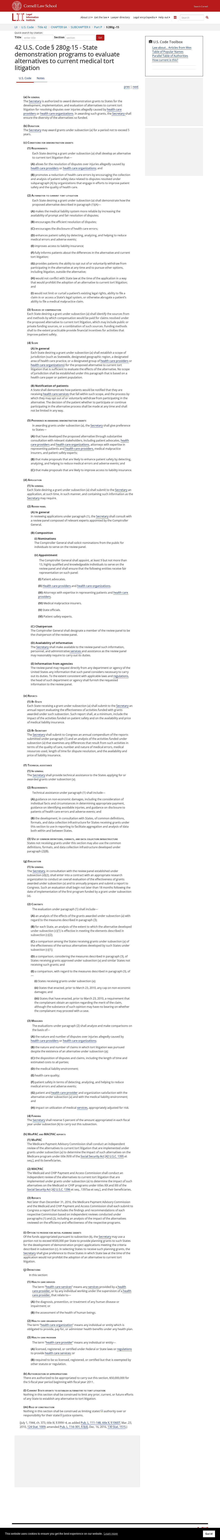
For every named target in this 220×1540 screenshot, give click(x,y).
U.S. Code (27, 27)
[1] (102, 1410)
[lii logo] (25, 17)
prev (127, 87)
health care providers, (79, 449)
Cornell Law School (39, 5)
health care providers (45, 168)
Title (18, 37)
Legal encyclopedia (144, 17)
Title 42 (42, 27)
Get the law (100, 17)
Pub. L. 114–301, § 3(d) (74, 1427)
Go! (100, 37)
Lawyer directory (120, 17)
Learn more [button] (111, 1533)
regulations (120, 676)
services (76, 651)
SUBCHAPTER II (80, 27)
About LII (86, 17)
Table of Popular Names (167, 52)
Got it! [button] (209, 1533)
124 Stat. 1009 (36, 1427)
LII (16, 27)
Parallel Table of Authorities (170, 56)
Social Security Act (92, 1156)
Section (59, 37)
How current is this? (165, 60)
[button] (207, 17)
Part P (98, 27)
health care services (56, 394)
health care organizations (56, 113)
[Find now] (207, 17)
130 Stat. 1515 (117, 1427)
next (135, 87)
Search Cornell (201, 6)
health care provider (64, 1093)
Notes (41, 78)
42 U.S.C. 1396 (61, 1189)
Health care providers (57, 586)
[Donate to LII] (175, 17)
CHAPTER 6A (59, 27)
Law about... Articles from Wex (171, 47)
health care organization (57, 1325)
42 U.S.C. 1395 (115, 1156)
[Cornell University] (17, 5)
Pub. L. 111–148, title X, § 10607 (100, 1423)
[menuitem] (85, 17)
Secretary (35, 101)
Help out (163, 17)
